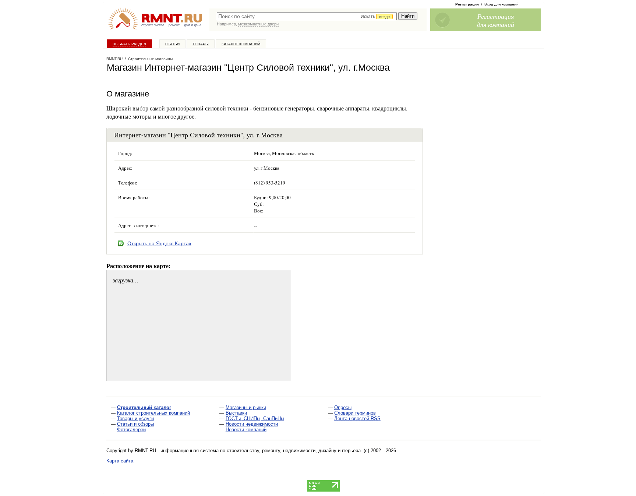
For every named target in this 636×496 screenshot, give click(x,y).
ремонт (174, 25)
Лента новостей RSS (357, 418)
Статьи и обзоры (135, 424)
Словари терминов (355, 413)
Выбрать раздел (129, 44)
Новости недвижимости (252, 424)
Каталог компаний (241, 44)
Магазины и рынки (246, 407)
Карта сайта (119, 461)
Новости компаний (246, 429)
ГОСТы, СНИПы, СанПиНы (255, 418)
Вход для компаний (501, 4)
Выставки (236, 413)
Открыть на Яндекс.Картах (159, 243)
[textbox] (307, 16)
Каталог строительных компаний (153, 413)
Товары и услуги (135, 418)
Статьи (172, 44)
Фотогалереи (131, 429)
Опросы (342, 407)
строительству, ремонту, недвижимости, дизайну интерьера (294, 450)
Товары (200, 44)
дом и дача (192, 25)
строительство (152, 25)
